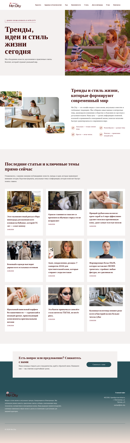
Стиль (86, 5)
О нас (108, 5)
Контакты (116, 5)
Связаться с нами (99, 364)
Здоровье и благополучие (53, 5)
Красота (38, 5)
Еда (66, 5)
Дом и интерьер (97, 5)
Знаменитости (76, 5)
